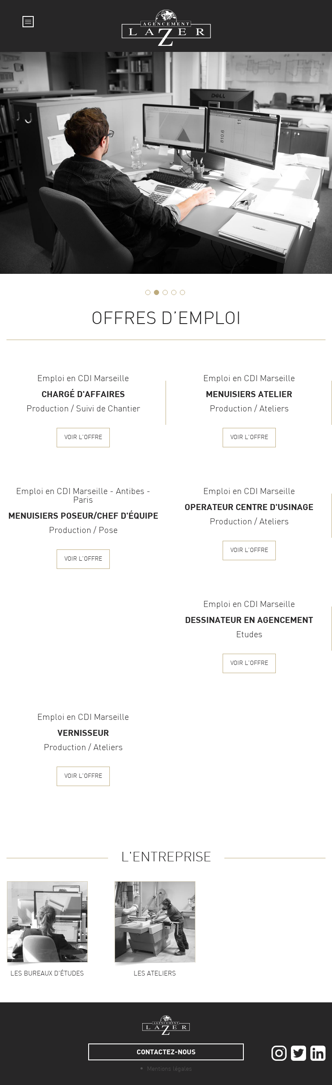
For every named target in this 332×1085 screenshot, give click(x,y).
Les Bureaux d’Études (47, 974)
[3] (165, 292)
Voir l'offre (83, 437)
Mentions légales (169, 1069)
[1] (147, 292)
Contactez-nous (166, 1051)
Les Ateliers (155, 974)
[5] (182, 292)
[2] (156, 292)
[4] (173, 292)
